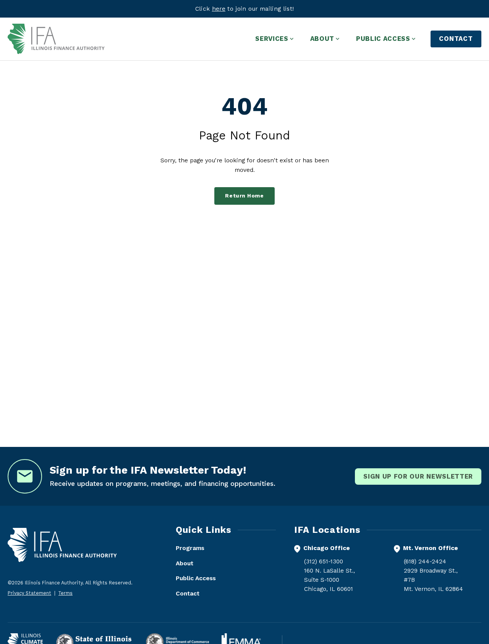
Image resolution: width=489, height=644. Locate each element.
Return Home (244, 196)
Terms (65, 593)
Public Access (196, 578)
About (184, 563)
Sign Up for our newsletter (418, 476)
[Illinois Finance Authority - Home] (56, 39)
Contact (456, 38)
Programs (190, 548)
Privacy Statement (29, 593)
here (218, 8)
